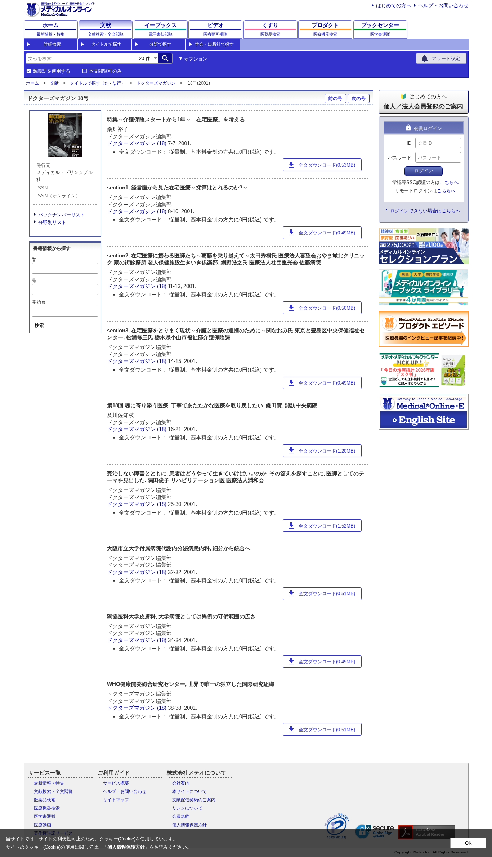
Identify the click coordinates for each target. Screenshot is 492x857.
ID (409, 143)
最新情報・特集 (49, 783)
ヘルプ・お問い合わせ (443, 5)
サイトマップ (116, 799)
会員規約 (180, 816)
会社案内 (180, 783)
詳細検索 (52, 44)
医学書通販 (44, 816)
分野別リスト (52, 222)
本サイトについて (189, 791)
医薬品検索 (44, 799)
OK (468, 843)
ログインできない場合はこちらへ (425, 211)
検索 (39, 325)
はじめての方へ (393, 5)
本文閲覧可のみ (105, 71)
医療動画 (42, 824)
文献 (54, 83)
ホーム (32, 83)
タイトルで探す (106, 44)
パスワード (399, 157)
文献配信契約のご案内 (193, 799)
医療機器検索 (47, 808)
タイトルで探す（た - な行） (97, 83)
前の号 (335, 98)
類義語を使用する (51, 71)
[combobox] (80, 58)
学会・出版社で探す (214, 44)
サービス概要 (116, 783)
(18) (162, 143)
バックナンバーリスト (61, 214)
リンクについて (187, 808)
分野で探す (160, 44)
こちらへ (449, 182)
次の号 (359, 98)
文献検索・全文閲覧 (53, 791)
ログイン (423, 171)
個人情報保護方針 (189, 824)
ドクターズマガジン (156, 83)
